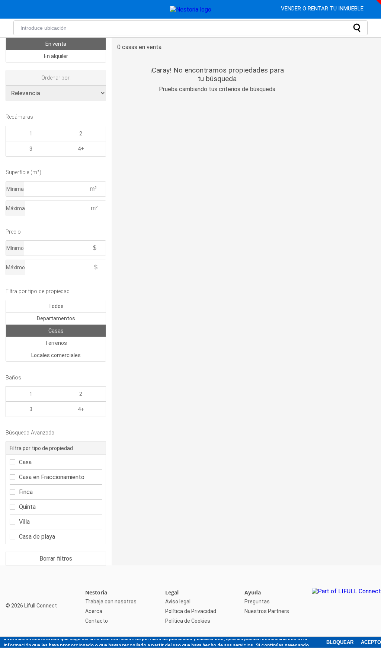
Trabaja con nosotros (111, 601)
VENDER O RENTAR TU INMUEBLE (323, 8)
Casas (56, 331)
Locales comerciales (56, 355)
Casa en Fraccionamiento (51, 477)
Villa (24, 521)
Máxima (15, 208)
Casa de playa (37, 536)
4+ (81, 149)
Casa (25, 462)
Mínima (15, 189)
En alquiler (56, 56)
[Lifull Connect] (346, 607)
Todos (56, 306)
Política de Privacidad (190, 611)
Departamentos (56, 318)
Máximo (15, 267)
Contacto (96, 621)
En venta (55, 44)
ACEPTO (371, 642)
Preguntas (257, 601)
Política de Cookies (187, 621)
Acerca (93, 611)
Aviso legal (177, 601)
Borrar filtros (55, 558)
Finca (26, 491)
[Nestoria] (190, 9)
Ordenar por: (56, 78)
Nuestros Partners (266, 611)
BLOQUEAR (339, 642)
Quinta (27, 506)
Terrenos (56, 343)
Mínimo (15, 248)
